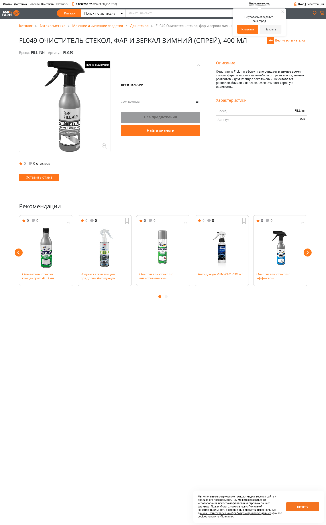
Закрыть (270, 29)
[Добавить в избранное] (198, 63)
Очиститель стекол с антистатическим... (156, 276)
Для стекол (139, 26)
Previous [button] (19, 253)
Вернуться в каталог (290, 40)
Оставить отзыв (39, 177)
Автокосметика (52, 26)
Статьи (7, 4)
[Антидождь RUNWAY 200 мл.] (222, 248)
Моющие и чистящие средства (98, 26)
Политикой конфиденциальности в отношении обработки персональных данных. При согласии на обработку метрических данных (237, 510)
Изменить (248, 29)
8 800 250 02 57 (96, 4)
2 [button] (166, 296)
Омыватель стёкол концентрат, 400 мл (38, 276)
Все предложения (160, 117)
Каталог (70, 13)
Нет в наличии (132, 85)
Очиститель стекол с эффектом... (273, 276)
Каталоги (62, 4)
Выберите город (259, 3)
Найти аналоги (160, 130)
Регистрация (315, 4)
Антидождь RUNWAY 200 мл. (221, 274)
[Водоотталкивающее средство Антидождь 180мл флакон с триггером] (105, 248)
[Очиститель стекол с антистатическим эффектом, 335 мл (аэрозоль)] (163, 248)
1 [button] (159, 296)
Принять (302, 506)
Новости (34, 4)
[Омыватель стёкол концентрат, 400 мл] (46, 248)
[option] (46, 250)
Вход (301, 4)
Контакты (47, 4)
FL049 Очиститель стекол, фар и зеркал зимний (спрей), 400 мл (206, 26)
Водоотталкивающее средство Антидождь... (99, 276)
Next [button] (308, 253)
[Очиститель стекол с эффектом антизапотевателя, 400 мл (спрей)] (280, 248)
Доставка (20, 4)
